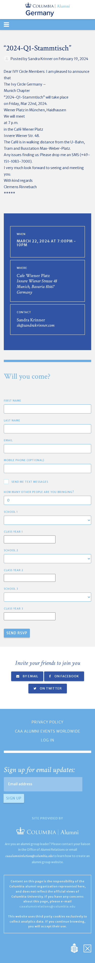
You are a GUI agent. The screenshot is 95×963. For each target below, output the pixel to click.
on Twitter (50, 688)
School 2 (11, 550)
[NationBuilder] (77, 948)
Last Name (12, 420)
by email (30, 676)
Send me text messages (29, 482)
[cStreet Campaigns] (87, 948)
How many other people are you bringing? (39, 492)
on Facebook (66, 676)
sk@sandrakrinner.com (35, 325)
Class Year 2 (13, 570)
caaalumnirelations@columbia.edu (29, 856)
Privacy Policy (48, 722)
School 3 (11, 588)
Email (8, 440)
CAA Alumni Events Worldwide (47, 731)
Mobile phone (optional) (24, 460)
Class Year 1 (13, 531)
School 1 (11, 512)
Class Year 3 (13, 608)
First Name (12, 400)
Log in (47, 740)
